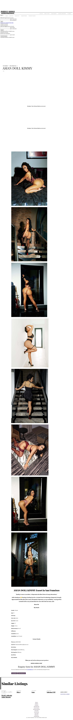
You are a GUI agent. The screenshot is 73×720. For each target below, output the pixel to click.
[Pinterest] (12, 74)
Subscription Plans (36, 706)
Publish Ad (36, 703)
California (5, 65)
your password (13, 20)
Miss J (18, 692)
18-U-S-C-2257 (36, 713)
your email (12, 27)
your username (13, 19)
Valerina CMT (51, 692)
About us (36, 702)
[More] (20, 74)
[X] (8, 74)
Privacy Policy (37, 710)
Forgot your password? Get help (6, 22)
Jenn (33, 692)
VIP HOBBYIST (30, 669)
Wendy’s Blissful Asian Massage (6, 696)
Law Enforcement (36, 716)
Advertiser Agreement (36, 709)
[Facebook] (4, 74)
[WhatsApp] (16, 74)
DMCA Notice (36, 714)
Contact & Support (36, 707)
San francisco (13, 65)
